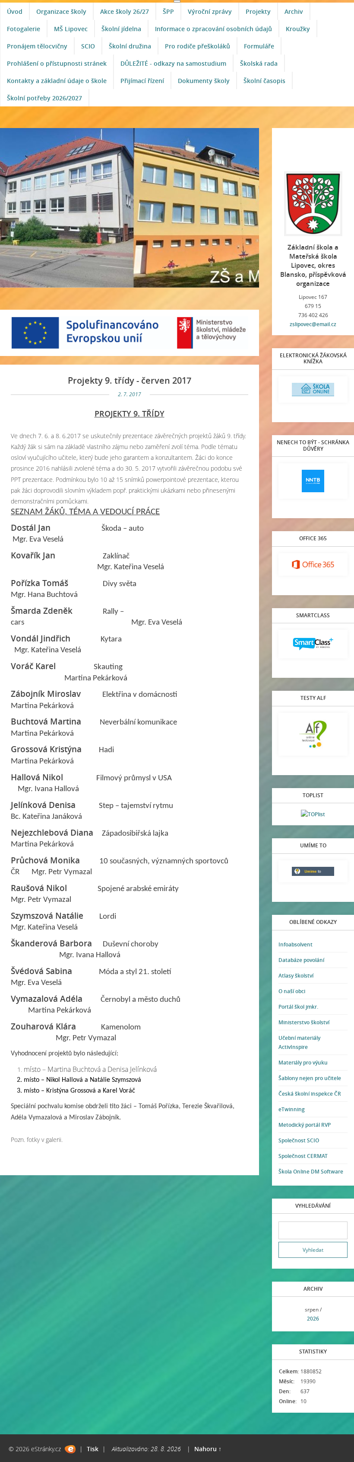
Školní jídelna (121, 29)
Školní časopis (264, 81)
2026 (313, 1318)
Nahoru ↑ (207, 1449)
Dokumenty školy (204, 81)
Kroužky (298, 29)
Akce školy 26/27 (124, 11)
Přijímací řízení (142, 81)
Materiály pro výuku (303, 1062)
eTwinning (291, 1109)
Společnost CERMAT (303, 1156)
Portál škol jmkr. (298, 1006)
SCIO (88, 46)
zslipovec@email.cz (313, 324)
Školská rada (259, 63)
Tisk (92, 1449)
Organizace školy (61, 11)
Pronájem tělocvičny (37, 46)
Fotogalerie (23, 29)
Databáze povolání (301, 960)
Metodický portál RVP (304, 1125)
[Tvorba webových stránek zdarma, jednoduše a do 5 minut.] (70, 1449)
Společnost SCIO (298, 1140)
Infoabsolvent (295, 944)
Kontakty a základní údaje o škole (57, 81)
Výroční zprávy (210, 11)
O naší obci (291, 991)
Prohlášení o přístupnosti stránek (57, 63)
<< (288, 1314)
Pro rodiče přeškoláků (197, 46)
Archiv (293, 11)
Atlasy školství (295, 975)
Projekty (258, 11)
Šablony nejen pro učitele (309, 1078)
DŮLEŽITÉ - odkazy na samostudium (173, 63)
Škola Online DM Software (310, 1171)
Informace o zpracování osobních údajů (213, 29)
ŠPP (168, 11)
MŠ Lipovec (71, 29)
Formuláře (259, 46)
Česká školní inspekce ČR (309, 1093)
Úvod (14, 11)
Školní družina (130, 46)
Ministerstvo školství (303, 1022)
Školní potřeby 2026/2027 (44, 98)
